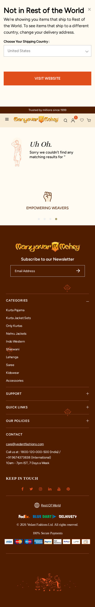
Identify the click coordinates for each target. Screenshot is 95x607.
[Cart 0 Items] (89, 120)
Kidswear (12, 373)
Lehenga (12, 357)
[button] (73, 120)
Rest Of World (50, 505)
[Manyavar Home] (37, 120)
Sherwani (12, 349)
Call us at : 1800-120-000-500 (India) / (33, 452)
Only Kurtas (14, 326)
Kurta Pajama (15, 310)
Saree (10, 365)
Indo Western (15, 341)
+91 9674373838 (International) (28, 457)
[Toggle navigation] (8, 120)
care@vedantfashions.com (25, 444)
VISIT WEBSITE (47, 78)
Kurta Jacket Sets (18, 318)
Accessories (15, 381)
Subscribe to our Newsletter (47, 259)
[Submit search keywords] (65, 120)
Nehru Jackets (16, 334)
